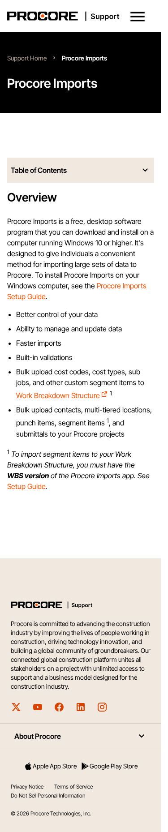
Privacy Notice (27, 786)
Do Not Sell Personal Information (48, 795)
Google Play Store (114, 766)
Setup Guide (26, 486)
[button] (137, 16)
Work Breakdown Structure (58, 395)
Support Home (27, 58)
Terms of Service (73, 786)
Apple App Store (55, 766)
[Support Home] (79, 16)
